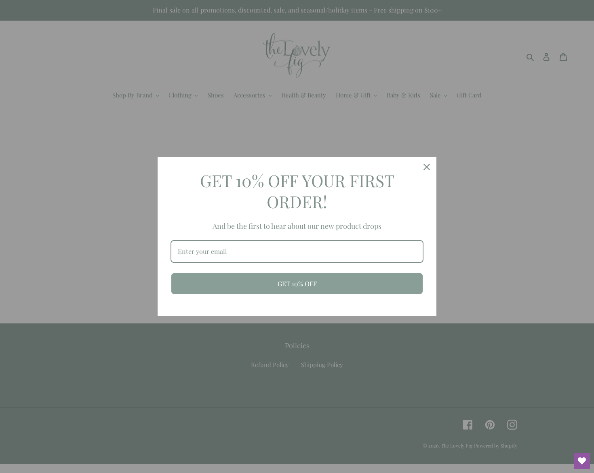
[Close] (426, 167)
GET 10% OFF (297, 283)
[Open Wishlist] (582, 461)
